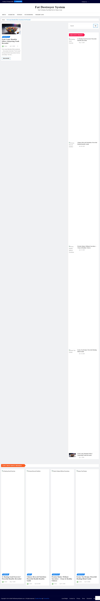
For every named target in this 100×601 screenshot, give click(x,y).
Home (3, 19)
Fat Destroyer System (50, 7)
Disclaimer (89, 598)
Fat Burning (29, 14)
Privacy (78, 598)
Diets (4, 14)
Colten (5, 46)
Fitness (19, 14)
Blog (95, 598)
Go (95, 26)
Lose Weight (65, 598)
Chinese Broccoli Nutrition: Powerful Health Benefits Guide (36, 579)
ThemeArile (46, 598)
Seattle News (38, 598)
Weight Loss (39, 14)
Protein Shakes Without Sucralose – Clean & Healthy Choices (62, 579)
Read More (6, 58)
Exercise (11, 14)
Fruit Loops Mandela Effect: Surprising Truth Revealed (18, 19)
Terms (83, 598)
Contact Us (72, 598)
